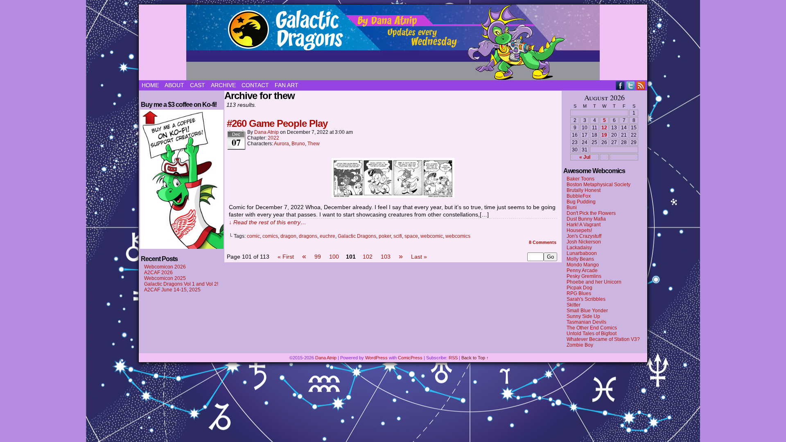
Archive (223, 85)
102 (368, 256)
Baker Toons (580, 179)
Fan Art (286, 85)
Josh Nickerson (584, 242)
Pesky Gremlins (584, 276)
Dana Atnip (266, 132)
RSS (641, 85)
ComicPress (410, 357)
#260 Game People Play (277, 123)
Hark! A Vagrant (584, 225)
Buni (572, 207)
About (174, 85)
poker (385, 236)
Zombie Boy (580, 345)
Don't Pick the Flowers (591, 213)
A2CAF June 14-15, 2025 (172, 290)
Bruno (298, 144)
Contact (255, 85)
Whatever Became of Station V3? (603, 339)
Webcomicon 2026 (165, 267)
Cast (197, 85)
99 (317, 256)
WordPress (376, 357)
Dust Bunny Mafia (586, 219)
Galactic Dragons (393, 42)
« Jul (584, 157)
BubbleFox (579, 196)
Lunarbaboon (582, 253)
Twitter (631, 85)
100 (334, 256)
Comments (542, 242)
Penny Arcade (582, 270)
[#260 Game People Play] (393, 195)
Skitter (573, 305)
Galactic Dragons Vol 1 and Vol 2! (181, 284)
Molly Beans (580, 259)
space (411, 236)
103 (386, 256)
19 (604, 135)
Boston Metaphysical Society (598, 184)
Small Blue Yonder (587, 310)
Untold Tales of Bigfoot (592, 333)
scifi (397, 236)
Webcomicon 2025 (165, 278)
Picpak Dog (579, 288)
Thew (313, 144)
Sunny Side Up (583, 316)
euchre (327, 236)
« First (286, 256)
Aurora (281, 144)
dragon (288, 236)
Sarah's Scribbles (586, 299)
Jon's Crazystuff (584, 236)
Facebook (620, 85)
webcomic (431, 236)
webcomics (457, 236)
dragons (308, 236)
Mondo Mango (583, 265)
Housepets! (579, 230)
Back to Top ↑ (475, 357)
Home (150, 85)
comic (253, 236)
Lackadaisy (579, 247)
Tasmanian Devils (586, 322)
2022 (273, 138)
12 (604, 128)
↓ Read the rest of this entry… (267, 222)
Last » (419, 256)
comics (270, 236)
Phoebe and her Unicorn (594, 282)
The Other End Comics (592, 328)
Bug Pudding (581, 202)
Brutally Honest (584, 190)
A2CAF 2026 (158, 272)
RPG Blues (579, 293)
